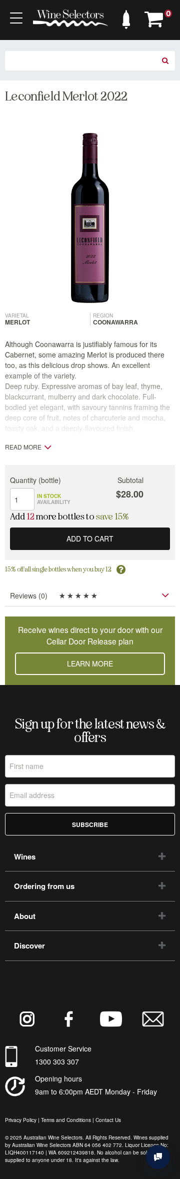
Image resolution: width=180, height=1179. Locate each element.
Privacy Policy (20, 1120)
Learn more (90, 663)
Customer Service (63, 1049)
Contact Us (108, 1120)
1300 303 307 (57, 1061)
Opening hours (58, 1079)
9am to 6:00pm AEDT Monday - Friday (96, 1091)
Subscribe (90, 824)
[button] (126, 17)
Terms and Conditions (66, 1120)
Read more (23, 447)
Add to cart (90, 539)
